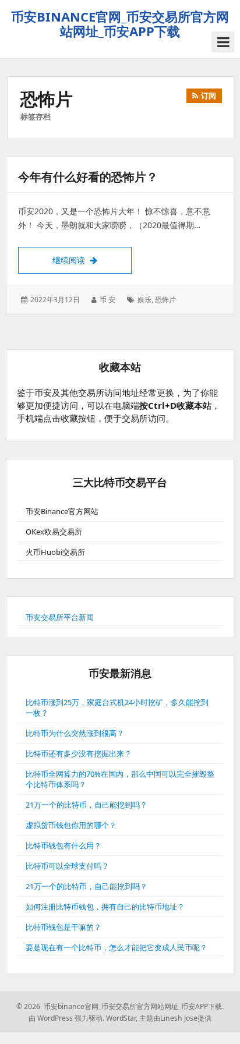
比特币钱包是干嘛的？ (63, 927)
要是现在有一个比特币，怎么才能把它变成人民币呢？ (116, 947)
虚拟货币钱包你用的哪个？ (71, 825)
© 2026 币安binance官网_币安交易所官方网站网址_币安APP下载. (120, 1006)
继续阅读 (92, 260)
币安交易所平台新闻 (60, 617)
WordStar (121, 1018)
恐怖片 (165, 300)
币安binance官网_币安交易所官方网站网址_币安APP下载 (120, 24)
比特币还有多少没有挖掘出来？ (79, 753)
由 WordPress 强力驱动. (66, 1018)
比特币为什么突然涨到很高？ (75, 733)
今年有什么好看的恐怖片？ (88, 177)
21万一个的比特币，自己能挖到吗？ (86, 804)
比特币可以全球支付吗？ (67, 866)
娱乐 (144, 300)
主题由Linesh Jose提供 (175, 1018)
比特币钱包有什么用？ (63, 845)
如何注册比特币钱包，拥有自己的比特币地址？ (105, 906)
